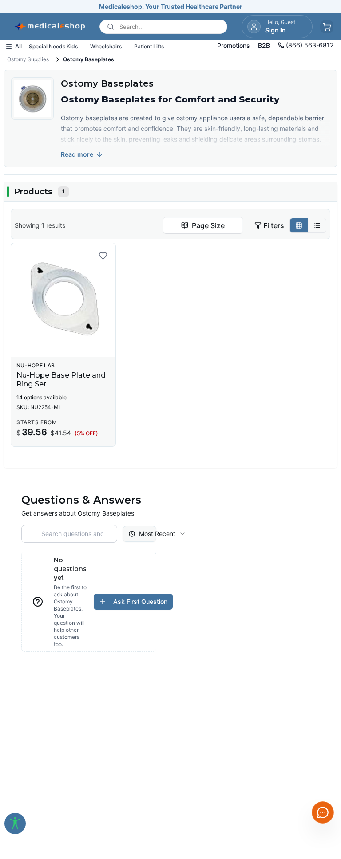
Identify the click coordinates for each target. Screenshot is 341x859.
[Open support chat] (323, 812)
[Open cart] (326, 26)
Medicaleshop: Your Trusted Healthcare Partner (170, 6)
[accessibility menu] (15, 823)
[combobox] (203, 225)
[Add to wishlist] (103, 255)
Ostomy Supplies (28, 59)
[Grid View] (299, 225)
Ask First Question (140, 601)
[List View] (317, 225)
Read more (77, 154)
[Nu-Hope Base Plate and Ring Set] (63, 300)
